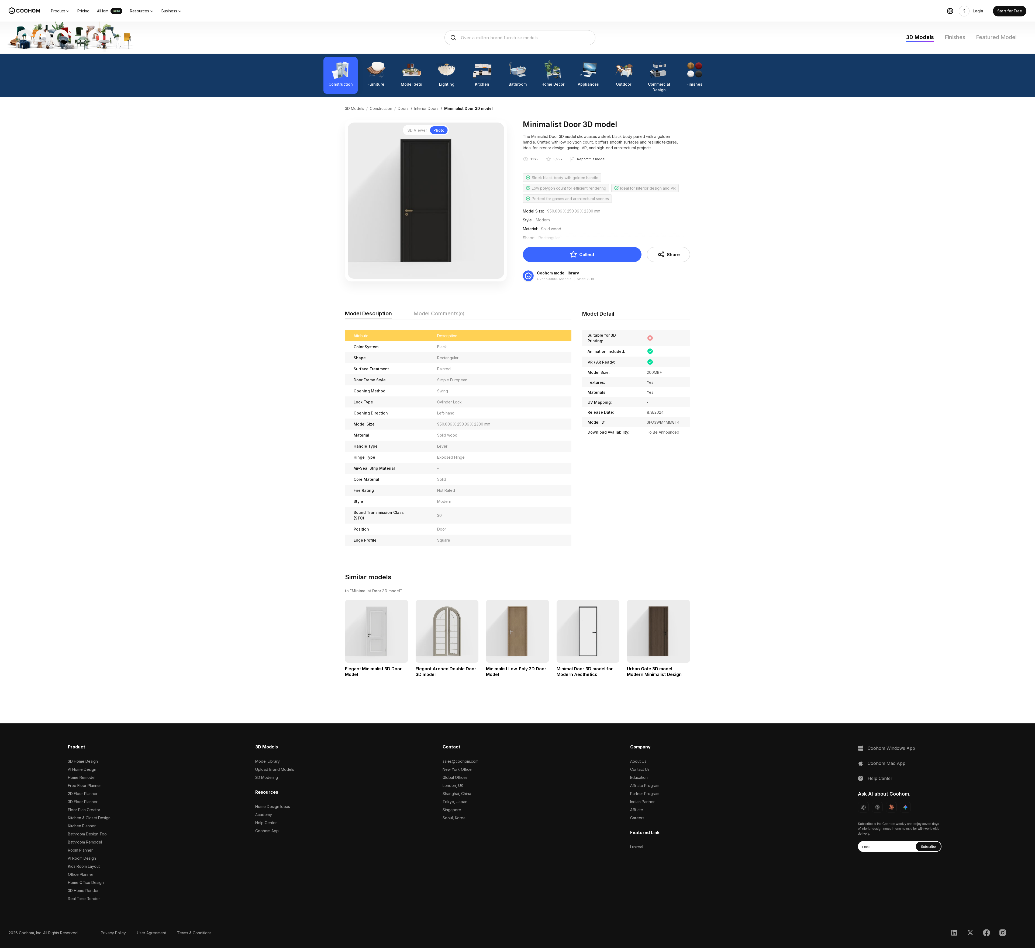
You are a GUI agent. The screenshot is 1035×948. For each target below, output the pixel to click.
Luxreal (636, 847)
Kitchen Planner (82, 826)
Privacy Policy (113, 932)
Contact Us (640, 769)
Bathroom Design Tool (88, 834)
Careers (637, 817)
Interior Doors (426, 108)
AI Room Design (82, 858)
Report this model (591, 159)
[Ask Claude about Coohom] (891, 807)
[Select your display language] (950, 11)
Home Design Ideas (272, 806)
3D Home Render (83, 890)
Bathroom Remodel (85, 842)
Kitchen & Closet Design (89, 817)
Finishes (955, 37)
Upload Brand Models (274, 769)
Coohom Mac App (886, 763)
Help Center (266, 822)
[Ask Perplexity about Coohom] (877, 807)
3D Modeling (266, 777)
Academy (263, 814)
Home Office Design (86, 882)
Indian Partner (642, 801)
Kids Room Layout (84, 866)
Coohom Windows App (891, 748)
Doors (403, 108)
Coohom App (267, 830)
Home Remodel (81, 777)
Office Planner (80, 874)
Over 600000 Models (554, 279)
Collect (587, 254)
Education (639, 777)
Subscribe (928, 846)
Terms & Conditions (194, 932)
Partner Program (644, 793)
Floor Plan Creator (84, 809)
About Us (638, 761)
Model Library (267, 761)
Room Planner (80, 850)
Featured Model (996, 37)
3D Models (920, 37)
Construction (381, 108)
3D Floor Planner (83, 801)
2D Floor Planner (83, 793)
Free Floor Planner (84, 785)
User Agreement (151, 932)
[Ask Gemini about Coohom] (905, 807)
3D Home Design (83, 761)
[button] (60, 11)
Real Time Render (84, 898)
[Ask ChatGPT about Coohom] (863, 807)
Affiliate (636, 809)
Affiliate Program (644, 785)
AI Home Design (82, 769)
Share (673, 254)
